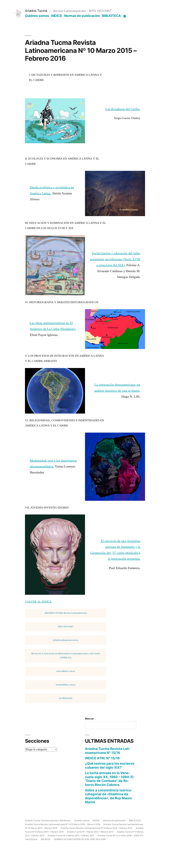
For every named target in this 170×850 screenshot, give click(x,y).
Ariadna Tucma (36, 11)
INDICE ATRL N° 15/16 (102, 758)
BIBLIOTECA (111, 16)
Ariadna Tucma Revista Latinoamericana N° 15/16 (108, 751)
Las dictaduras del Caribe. (122, 109)
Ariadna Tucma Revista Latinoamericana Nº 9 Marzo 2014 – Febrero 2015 (96, 828)
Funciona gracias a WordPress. (56, 820)
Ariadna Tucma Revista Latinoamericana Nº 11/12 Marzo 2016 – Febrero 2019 (62, 824)
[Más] (124, 16)
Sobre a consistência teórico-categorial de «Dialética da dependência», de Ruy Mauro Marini (109, 796)
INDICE (56, 16)
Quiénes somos (37, 16)
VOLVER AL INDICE (38, 601)
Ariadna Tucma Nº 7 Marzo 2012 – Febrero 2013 (90, 832)
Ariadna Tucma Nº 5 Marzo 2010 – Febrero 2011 (71, 835)
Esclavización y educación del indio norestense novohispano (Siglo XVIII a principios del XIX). (115, 259)
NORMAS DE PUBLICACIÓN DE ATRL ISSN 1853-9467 (80, 839)
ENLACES (45, 839)
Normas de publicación (82, 16)
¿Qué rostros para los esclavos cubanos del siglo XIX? (109, 765)
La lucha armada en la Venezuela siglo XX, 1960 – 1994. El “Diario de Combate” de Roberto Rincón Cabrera (109, 779)
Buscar (89, 718)
